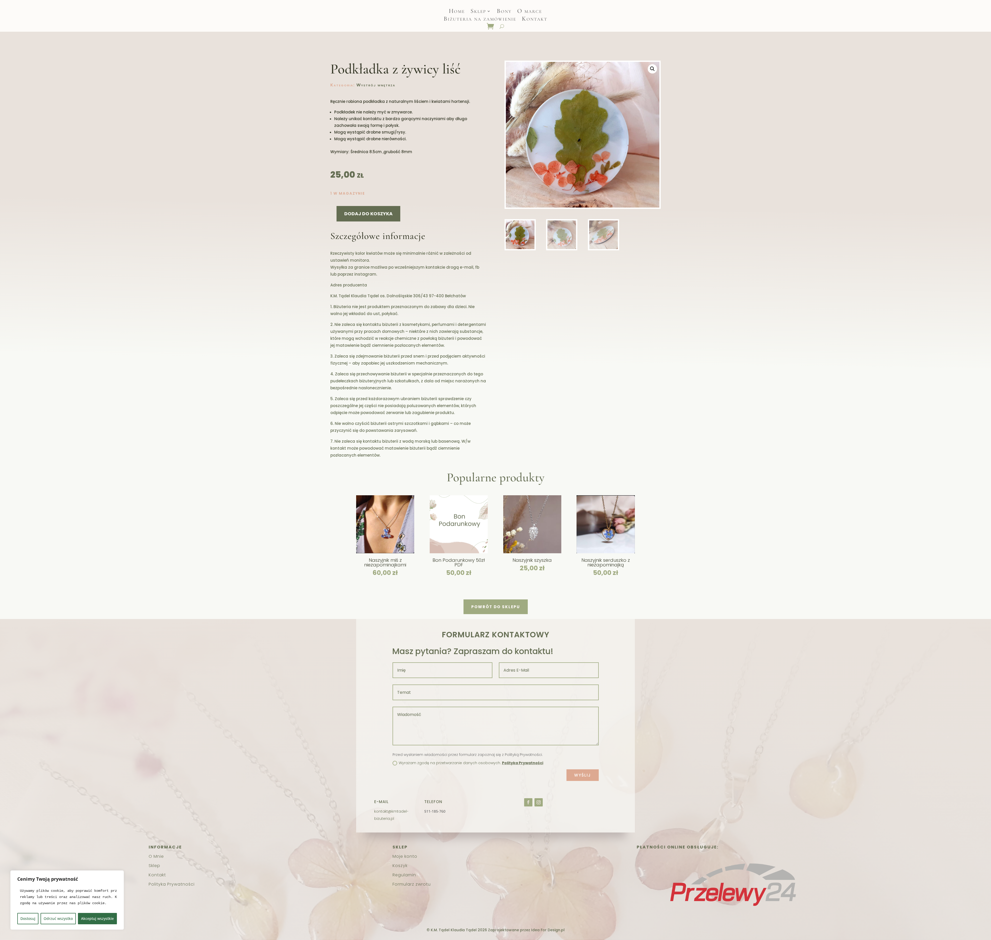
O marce (529, 12)
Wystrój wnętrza (375, 85)
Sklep (478, 12)
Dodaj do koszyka (368, 213)
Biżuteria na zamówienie (480, 19)
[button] (652, 68)
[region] (67, 900)
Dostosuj (27, 918)
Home (457, 12)
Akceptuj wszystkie (97, 918)
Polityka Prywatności (522, 762)
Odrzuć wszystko (58, 918)
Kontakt (534, 19)
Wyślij (582, 775)
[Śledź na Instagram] (538, 802)
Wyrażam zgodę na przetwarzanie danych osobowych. (471, 762)
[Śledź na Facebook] (528, 802)
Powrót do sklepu (495, 606)
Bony (504, 12)
